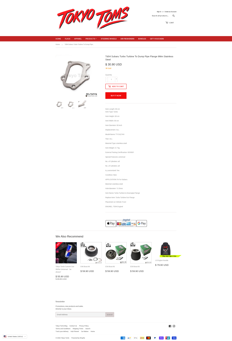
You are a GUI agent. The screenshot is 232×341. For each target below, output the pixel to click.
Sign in (159, 12)
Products (90, 39)
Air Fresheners (127, 39)
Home (58, 39)
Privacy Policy (84, 326)
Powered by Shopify (78, 338)
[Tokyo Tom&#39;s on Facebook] (170, 326)
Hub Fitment (75, 331)
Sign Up (110, 315)
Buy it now (116, 96)
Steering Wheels (108, 39)
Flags (67, 39)
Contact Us (73, 326)
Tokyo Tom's (65, 338)
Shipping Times (78, 329)
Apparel (78, 39)
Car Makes (84, 331)
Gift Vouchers (157, 39)
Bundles (142, 39)
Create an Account (170, 12)
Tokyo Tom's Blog (61, 326)
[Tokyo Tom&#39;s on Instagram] (174, 326)
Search (87, 329)
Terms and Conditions (63, 329)
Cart (171, 23)
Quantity (108, 75)
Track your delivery (62, 331)
